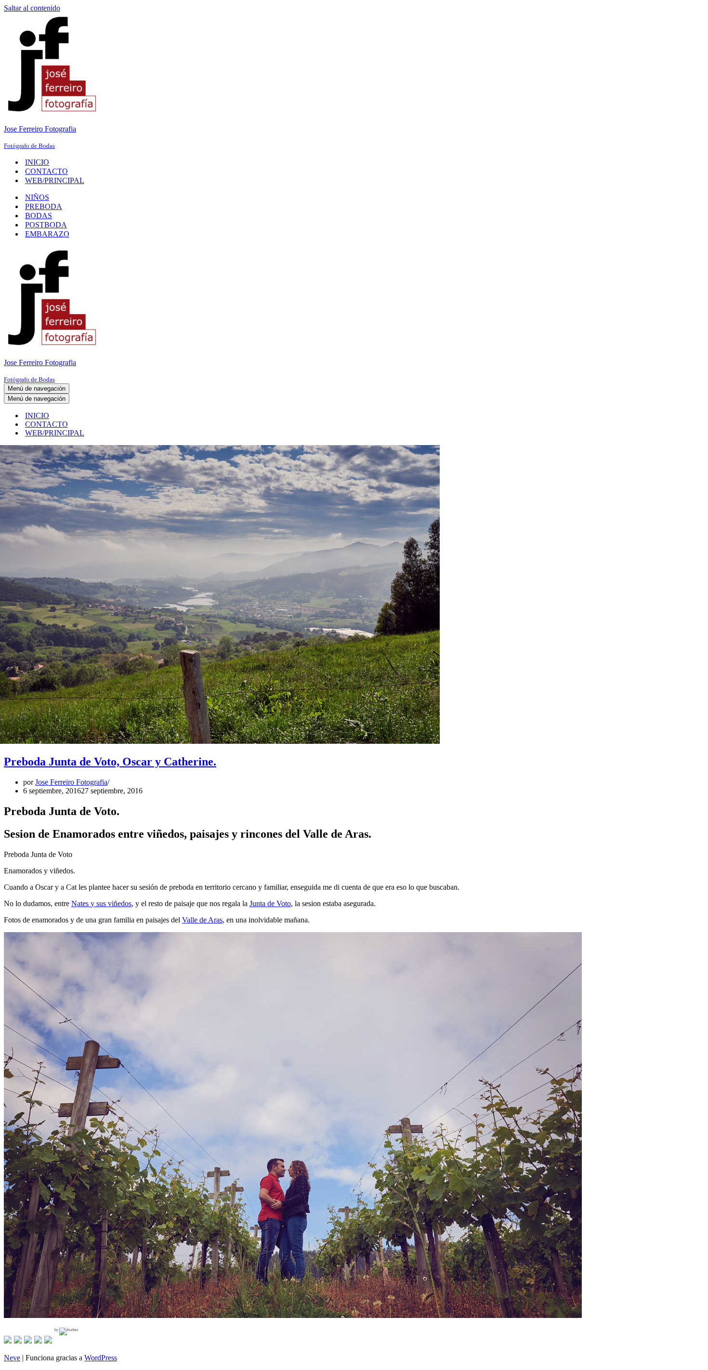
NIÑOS (37, 197)
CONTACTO (46, 171)
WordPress (100, 1358)
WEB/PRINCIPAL (54, 180)
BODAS (38, 215)
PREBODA (43, 206)
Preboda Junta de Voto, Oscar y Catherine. (110, 761)
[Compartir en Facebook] (8, 1340)
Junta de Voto (270, 903)
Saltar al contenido (32, 8)
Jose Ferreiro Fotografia (71, 782)
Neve (12, 1358)
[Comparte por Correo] (48, 1340)
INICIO (37, 162)
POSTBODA (46, 225)
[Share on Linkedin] (38, 1340)
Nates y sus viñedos (101, 903)
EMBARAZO (47, 234)
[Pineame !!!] (28, 1340)
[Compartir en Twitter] (18, 1340)
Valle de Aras (202, 920)
